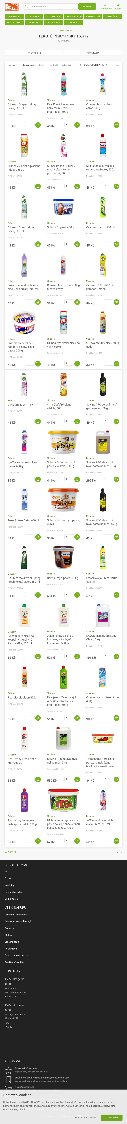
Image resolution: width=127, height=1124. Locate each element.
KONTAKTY (12, 971)
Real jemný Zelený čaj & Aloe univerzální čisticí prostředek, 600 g (61, 701)
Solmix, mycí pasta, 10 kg (62, 578)
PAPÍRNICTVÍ (93, 16)
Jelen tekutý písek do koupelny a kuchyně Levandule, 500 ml (60, 639)
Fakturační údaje (14, 891)
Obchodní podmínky (16, 914)
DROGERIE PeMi (16, 865)
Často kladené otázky (16, 955)
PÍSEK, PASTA (93, 53)
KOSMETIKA (53, 16)
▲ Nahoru (10, 851)
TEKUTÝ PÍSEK (34, 53)
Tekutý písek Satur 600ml (23, 520)
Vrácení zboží (12, 941)
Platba (8, 935)
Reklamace (11, 948)
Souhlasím (112, 1117)
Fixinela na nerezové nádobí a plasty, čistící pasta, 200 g (21, 346)
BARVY (73, 22)
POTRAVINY (54, 22)
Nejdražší (54, 65)
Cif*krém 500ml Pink (20, 404)
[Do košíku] (38, 125)
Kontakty (9, 885)
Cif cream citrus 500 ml (100, 227)
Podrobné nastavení (85, 1117)
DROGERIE (34, 16)
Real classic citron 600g (22, 697)
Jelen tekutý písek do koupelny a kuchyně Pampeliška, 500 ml (21, 639)
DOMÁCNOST (14, 22)
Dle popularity (28, 65)
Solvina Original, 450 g (60, 227)
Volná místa (11, 898)
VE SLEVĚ (14, 16)
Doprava (9, 928)
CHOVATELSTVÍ (73, 16)
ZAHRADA (34, 22)
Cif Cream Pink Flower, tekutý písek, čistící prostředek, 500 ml (61, 169)
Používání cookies (14, 962)
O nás (8, 878)
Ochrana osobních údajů (18, 921)
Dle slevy (43, 65)
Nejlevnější (66, 65)
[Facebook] (6, 871)
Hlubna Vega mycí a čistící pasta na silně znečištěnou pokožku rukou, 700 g (63, 824)
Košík (118, 8)
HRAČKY (112, 16)
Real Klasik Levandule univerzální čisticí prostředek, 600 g (60, 108)
